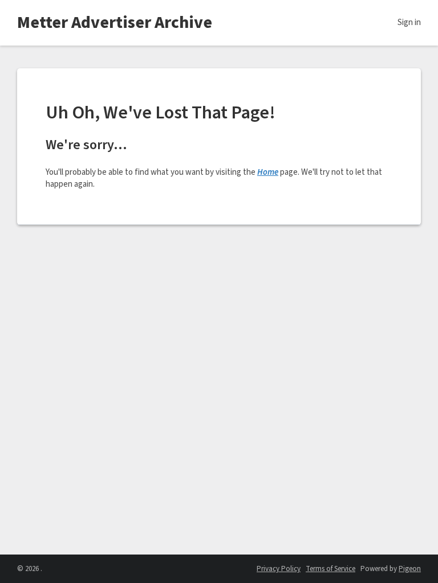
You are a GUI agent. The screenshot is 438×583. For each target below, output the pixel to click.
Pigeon (410, 569)
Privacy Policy (279, 569)
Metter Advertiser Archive (114, 22)
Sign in (409, 22)
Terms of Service (330, 569)
